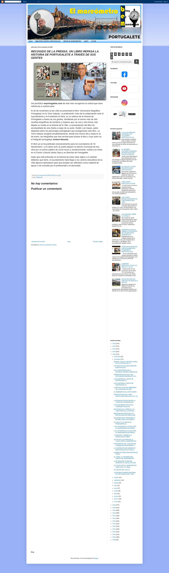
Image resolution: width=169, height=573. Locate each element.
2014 (114, 524)
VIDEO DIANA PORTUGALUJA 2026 (128, 182)
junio (115, 488)
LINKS (86, 41)
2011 (114, 532)
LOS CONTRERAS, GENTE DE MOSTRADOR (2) (123, 379)
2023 (114, 351)
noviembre (117, 359)
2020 (114, 508)
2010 (114, 534)
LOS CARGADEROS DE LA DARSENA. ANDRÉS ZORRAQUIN (125, 371)
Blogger (95, 558)
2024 (114, 349)
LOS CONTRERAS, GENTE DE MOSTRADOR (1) (123, 384)
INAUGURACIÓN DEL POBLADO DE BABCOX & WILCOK (130, 280)
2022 (114, 354)
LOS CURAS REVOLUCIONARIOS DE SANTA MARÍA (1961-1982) (129, 200)
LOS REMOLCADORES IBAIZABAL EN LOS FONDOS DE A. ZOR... (125, 473)
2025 (114, 346)
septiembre (117, 480)
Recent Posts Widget (132, 123)
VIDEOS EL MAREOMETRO (72, 41)
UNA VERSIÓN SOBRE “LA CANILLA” (129, 215)
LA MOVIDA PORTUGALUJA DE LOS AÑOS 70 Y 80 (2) (129, 265)
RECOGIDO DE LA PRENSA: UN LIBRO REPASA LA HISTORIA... (124, 410)
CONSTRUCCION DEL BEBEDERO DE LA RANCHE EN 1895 (125, 388)
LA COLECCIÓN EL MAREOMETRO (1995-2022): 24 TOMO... (125, 466)
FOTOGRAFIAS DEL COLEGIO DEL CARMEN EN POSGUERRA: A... (125, 444)
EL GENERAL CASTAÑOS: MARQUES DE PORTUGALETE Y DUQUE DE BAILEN (129, 152)
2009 (114, 537)
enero (116, 501)
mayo (116, 491)
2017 (114, 516)
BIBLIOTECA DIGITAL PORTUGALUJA (47, 41)
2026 (114, 343)
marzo (116, 496)
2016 (114, 518)
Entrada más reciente (38, 241)
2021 (114, 505)
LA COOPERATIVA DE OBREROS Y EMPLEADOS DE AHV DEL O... (125, 449)
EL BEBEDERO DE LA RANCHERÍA (125, 392)
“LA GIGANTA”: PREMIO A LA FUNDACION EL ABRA (123, 436)
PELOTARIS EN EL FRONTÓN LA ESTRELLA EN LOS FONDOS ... (125, 418)
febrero (116, 499)
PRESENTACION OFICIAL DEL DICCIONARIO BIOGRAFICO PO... (125, 375)
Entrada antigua (98, 241)
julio (115, 485)
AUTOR (93, 41)
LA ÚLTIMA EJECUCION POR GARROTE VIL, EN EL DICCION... (125, 462)
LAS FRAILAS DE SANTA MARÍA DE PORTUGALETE (125, 366)
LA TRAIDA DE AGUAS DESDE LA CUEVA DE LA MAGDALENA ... (124, 401)
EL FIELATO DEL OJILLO (122, 470)
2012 (114, 529)
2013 (114, 526)
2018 (114, 513)
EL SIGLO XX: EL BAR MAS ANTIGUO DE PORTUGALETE (129, 168)
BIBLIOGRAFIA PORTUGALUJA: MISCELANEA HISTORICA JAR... (125, 414)
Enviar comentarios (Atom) (48, 245)
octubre (116, 477)
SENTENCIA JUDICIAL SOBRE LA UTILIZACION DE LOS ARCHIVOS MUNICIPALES (129, 232)
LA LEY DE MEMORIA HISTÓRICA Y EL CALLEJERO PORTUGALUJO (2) (128, 135)
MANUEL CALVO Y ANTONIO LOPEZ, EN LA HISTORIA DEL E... (125, 362)
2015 (114, 521)
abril (115, 493)
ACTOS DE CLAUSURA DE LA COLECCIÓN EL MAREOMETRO (125, 440)
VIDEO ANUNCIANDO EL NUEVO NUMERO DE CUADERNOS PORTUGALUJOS (129, 249)
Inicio (30, 41)
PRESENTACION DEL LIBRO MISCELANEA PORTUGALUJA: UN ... (126, 396)
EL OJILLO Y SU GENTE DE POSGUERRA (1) (123, 423)
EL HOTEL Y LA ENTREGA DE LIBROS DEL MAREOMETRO (124, 457)
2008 (114, 540)
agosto (116, 483)
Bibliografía (39, 177)
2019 (114, 510)
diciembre (117, 356)
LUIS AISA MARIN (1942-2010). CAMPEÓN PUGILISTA (123, 405)
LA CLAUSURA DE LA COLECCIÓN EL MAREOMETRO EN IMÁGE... (125, 427)
